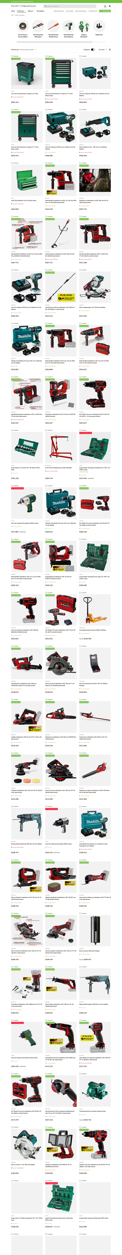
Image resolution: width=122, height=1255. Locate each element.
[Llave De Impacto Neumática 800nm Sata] (61, 823)
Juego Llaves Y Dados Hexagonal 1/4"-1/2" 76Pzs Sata (26, 1219)
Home (13, 11)
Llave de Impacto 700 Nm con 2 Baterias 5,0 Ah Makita (94, 94)
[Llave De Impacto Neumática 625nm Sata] (27, 1037)
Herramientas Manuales (38, 36)
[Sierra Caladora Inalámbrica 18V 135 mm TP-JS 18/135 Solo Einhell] (27, 877)
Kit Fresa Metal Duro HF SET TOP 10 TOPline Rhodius (93, 684)
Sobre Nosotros (59, 11)
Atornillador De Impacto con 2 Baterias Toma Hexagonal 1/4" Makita (93, 845)
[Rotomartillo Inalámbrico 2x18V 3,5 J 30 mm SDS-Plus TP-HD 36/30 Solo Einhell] (61, 180)
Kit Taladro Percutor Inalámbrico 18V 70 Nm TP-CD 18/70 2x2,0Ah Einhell (60, 631)
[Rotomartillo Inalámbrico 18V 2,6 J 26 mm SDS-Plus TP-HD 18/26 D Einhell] (95, 340)
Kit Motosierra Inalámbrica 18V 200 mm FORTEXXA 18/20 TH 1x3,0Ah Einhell (23, 684)
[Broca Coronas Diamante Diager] (95, 930)
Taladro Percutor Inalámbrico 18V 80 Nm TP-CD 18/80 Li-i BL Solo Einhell (94, 1165)
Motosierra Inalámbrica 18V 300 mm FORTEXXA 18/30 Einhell (60, 738)
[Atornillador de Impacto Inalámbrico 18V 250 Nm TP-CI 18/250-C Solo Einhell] (95, 1037)
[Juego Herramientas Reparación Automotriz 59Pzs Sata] (61, 1198)
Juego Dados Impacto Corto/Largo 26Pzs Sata (93, 1218)
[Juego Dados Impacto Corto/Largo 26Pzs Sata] (95, 1198)
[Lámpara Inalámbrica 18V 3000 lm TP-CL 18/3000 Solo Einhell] (61, 1144)
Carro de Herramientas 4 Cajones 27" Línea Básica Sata (25, 148)
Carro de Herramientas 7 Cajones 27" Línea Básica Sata (59, 94)
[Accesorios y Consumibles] (23, 26)
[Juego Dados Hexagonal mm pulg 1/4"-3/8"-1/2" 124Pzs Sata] (95, 556)
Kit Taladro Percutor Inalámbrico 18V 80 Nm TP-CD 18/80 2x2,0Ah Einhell (94, 524)
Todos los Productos (19, 15)
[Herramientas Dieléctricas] (53, 26)
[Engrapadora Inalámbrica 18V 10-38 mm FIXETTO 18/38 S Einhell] (61, 556)
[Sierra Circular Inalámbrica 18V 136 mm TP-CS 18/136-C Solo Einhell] (27, 930)
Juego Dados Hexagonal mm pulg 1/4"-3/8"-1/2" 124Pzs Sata (94, 577)
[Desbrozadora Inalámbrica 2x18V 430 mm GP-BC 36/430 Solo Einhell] (61, 234)
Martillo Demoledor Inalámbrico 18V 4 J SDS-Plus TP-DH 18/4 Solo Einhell (26, 415)
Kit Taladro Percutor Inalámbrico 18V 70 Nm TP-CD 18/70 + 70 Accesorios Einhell (94, 415)
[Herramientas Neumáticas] (68, 26)
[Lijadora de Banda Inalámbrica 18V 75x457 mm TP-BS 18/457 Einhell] (61, 877)
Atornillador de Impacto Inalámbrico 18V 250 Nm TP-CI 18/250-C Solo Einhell (94, 1059)
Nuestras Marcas (81, 11)
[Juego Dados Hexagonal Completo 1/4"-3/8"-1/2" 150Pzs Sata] (95, 447)
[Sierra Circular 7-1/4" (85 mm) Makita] (27, 1144)
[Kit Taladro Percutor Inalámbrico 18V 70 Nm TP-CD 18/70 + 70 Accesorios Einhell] (95, 394)
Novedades (40, 11)
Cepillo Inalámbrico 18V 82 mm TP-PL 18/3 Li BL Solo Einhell (26, 738)
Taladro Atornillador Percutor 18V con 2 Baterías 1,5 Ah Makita (60, 524)
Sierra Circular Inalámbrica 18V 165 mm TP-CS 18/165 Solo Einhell (60, 791)
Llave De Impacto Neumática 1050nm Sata (24, 523)
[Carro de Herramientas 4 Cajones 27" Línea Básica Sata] (27, 127)
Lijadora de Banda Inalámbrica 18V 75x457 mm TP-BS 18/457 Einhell (60, 898)
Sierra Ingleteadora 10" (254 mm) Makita (92, 307)
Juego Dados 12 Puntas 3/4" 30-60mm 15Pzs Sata (25, 469)
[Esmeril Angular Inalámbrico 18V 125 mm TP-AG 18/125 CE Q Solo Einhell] (61, 930)
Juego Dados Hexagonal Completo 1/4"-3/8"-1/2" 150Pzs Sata (94, 469)
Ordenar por (15, 49)
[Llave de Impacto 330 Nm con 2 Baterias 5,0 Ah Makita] (61, 127)
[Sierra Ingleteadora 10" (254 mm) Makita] (95, 287)
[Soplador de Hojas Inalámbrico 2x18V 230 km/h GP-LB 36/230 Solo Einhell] (95, 770)
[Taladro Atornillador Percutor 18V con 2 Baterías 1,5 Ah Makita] (61, 503)
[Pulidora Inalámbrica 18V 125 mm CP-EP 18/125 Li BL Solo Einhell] (27, 770)
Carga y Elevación (83, 36)
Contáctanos (93, 11)
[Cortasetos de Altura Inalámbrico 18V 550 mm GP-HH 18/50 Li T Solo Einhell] (61, 287)
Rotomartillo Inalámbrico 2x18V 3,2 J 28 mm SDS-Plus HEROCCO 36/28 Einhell (27, 255)
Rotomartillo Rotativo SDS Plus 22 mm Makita (93, 1004)
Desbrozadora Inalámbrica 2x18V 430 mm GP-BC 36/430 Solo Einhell (60, 255)
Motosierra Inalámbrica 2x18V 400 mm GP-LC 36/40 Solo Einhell (93, 201)
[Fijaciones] (99, 26)
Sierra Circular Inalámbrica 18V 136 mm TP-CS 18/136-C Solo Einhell (26, 952)
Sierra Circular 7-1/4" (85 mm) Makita (23, 1164)
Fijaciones (99, 35)
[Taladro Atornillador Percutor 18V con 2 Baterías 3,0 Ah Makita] (27, 340)
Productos (20, 11)
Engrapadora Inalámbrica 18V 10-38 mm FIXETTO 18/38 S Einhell (58, 577)
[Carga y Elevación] (84, 26)
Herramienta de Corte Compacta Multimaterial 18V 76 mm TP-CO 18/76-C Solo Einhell (59, 1112)
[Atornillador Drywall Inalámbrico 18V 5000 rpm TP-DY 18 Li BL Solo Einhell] (61, 1037)
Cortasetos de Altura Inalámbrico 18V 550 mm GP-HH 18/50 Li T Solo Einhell (60, 308)
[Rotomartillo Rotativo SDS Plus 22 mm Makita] (95, 984)
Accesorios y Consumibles (23, 36)
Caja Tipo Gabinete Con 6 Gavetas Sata (23, 200)
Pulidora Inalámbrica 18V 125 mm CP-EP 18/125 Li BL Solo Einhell (26, 791)
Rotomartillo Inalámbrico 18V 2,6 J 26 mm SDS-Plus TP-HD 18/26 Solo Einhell (60, 362)
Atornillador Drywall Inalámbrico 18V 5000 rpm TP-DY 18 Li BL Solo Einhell (60, 1059)
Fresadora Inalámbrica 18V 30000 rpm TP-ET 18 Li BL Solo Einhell (26, 1005)
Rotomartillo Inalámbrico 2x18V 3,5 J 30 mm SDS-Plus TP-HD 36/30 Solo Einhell (61, 201)
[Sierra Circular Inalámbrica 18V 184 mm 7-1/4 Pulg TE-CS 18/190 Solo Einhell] (61, 663)
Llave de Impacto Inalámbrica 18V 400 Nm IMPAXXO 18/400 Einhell (24, 631)
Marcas (30, 11)
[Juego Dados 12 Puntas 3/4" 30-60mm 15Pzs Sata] (27, 447)
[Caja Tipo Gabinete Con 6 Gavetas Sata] (27, 180)
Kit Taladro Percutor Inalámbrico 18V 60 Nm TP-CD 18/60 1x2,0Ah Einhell (26, 1112)
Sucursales (69, 11)
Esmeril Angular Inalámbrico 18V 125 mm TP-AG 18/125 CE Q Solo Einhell (60, 952)
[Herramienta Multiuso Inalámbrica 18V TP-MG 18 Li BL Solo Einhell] (95, 877)
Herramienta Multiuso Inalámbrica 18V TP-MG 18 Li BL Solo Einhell (95, 898)
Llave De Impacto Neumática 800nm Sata (58, 844)
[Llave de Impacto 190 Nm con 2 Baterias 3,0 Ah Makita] (27, 287)
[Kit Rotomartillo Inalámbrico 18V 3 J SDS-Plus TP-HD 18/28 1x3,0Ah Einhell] (95, 234)
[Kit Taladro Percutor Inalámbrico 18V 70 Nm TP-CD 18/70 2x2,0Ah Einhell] (61, 610)
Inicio (12, 15)
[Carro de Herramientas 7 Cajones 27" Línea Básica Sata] (61, 73)
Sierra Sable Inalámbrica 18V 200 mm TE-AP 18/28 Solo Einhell (59, 1005)
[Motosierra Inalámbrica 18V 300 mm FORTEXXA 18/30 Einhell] (61, 717)
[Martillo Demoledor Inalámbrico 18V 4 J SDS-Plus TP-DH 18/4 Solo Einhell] (27, 394)
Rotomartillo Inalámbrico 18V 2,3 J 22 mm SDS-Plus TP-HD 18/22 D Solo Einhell (26, 577)
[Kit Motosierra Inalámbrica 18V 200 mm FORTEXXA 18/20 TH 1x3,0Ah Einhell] (27, 663)
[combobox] (69, 6)
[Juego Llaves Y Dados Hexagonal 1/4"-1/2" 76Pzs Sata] (27, 1198)
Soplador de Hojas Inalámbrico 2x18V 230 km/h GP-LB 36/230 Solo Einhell (94, 791)
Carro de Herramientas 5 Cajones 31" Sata (24, 93)
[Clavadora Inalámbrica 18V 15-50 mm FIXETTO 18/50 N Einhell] (61, 394)
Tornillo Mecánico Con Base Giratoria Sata (92, 1111)
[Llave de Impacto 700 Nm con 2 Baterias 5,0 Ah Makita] (95, 73)
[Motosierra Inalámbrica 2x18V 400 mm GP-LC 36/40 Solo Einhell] (95, 180)
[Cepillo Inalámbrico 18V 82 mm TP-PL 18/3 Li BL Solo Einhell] (27, 717)
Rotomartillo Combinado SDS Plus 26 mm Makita (26, 844)
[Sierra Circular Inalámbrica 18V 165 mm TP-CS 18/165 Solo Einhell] (61, 770)
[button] (110, 6)
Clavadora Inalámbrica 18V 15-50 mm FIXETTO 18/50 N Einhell (60, 415)
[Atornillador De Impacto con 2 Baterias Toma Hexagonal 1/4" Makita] (95, 823)
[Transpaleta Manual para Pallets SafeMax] (95, 610)
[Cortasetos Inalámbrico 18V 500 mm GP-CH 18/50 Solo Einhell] (95, 717)
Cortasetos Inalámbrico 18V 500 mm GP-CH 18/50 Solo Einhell (93, 738)
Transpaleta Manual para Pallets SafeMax (92, 630)
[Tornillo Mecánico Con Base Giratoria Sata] (95, 1091)
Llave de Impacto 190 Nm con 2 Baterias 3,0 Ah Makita (26, 308)
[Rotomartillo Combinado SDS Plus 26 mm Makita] (27, 823)
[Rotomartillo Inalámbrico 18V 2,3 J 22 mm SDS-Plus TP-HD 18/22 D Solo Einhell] (27, 556)
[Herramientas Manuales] (38, 26)
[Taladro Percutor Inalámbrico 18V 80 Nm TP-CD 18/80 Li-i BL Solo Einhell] (95, 1144)
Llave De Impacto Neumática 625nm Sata (24, 1058)
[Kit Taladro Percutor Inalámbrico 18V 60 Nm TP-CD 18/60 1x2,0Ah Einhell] (27, 1091)
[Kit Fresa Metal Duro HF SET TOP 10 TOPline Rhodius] (95, 663)
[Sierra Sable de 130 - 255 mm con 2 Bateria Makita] (95, 127)
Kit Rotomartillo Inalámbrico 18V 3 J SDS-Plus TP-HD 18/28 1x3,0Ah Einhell (93, 255)
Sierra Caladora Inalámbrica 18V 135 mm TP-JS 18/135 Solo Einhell (26, 898)
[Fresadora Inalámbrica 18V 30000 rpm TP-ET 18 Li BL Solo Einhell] (27, 984)
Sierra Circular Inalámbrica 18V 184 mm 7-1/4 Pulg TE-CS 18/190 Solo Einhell (59, 684)
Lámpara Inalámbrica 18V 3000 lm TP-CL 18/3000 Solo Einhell (58, 1165)
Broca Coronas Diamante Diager (89, 951)
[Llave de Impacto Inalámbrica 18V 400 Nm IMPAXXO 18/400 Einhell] (27, 610)
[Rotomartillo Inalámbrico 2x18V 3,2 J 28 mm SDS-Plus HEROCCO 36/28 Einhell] (27, 234)
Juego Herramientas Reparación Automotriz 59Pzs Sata (59, 1219)
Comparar (87, 49)
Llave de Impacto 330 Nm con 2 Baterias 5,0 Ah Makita (60, 148)
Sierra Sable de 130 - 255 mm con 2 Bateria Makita (93, 148)
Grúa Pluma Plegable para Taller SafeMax (58, 468)
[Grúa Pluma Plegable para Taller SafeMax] (61, 447)
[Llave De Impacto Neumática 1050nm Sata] (27, 503)
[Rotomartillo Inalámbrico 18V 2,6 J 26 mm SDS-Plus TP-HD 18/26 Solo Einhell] (61, 340)
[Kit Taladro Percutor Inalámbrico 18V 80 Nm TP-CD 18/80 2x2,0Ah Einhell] (95, 503)
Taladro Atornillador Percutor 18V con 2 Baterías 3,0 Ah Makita (26, 362)
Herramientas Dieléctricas (53, 36)
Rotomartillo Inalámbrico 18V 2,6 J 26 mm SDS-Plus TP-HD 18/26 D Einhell (94, 362)
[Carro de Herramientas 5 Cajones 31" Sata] (27, 73)
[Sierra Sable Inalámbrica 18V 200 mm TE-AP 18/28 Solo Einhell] (61, 984)
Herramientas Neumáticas (69, 36)
